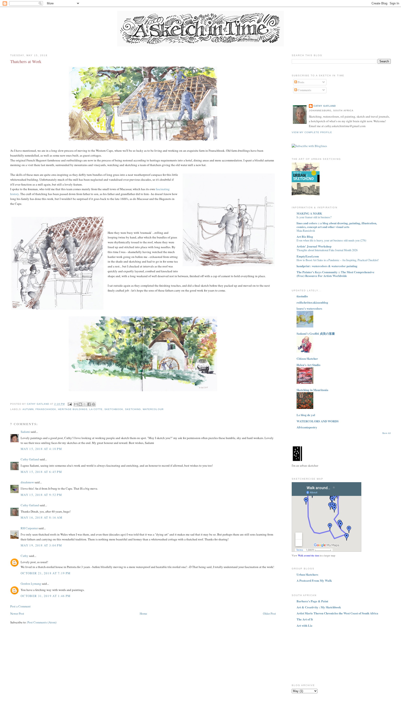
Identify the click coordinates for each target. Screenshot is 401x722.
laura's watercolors (309, 308)
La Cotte (96, 409)
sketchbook (113, 409)
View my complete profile (312, 132)
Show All (386, 433)
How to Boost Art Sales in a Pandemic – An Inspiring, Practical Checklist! (338, 260)
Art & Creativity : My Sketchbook (319, 607)
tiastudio (302, 296)
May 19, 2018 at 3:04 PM (41, 545)
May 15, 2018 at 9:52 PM (41, 495)
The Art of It (305, 619)
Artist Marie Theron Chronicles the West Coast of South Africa (337, 613)
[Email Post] (70, 404)
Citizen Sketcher (307, 358)
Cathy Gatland (30, 459)
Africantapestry (307, 427)
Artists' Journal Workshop (314, 246)
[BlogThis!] (80, 404)
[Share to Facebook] (89, 404)
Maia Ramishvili (306, 230)
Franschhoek (46, 409)
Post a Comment (20, 606)
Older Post (269, 613)
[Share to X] (84, 404)
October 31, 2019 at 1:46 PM (46, 596)
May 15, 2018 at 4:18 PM (41, 449)
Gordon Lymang (31, 583)
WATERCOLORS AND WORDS (318, 421)
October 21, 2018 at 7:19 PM (46, 573)
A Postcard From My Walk (314, 580)
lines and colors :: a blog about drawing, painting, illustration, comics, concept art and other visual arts (337, 225)
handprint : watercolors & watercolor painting (327, 266)
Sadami (25, 432)
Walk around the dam (308, 555)
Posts (300, 82)
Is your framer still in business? (314, 217)
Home (143, 613)
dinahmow (27, 482)
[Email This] (76, 404)
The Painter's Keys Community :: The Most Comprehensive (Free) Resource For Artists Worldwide (335, 274)
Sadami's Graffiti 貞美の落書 (316, 333)
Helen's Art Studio (308, 365)
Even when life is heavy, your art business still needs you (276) (331, 240)
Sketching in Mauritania (312, 390)
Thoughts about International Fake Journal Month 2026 (327, 250)
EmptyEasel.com (308, 256)
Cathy (24, 556)
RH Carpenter (29, 528)
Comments (304, 90)
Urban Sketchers (307, 574)
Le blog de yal (306, 415)
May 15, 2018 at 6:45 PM (41, 472)
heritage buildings (72, 409)
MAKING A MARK (309, 213)
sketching (133, 409)
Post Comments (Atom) (41, 622)
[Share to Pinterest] (93, 404)
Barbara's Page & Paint (312, 601)
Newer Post (17, 613)
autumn (28, 409)
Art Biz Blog (305, 236)
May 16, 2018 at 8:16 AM (41, 517)
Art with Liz (304, 625)
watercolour (153, 409)
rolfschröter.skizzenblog (312, 302)
